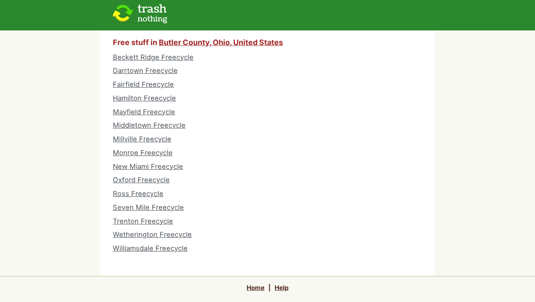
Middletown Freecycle (149, 125)
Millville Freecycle (142, 139)
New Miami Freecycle (148, 166)
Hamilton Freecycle (144, 98)
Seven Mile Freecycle (148, 207)
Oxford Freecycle (141, 180)
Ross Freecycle (138, 193)
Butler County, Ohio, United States (221, 42)
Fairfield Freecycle (143, 84)
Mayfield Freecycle (144, 112)
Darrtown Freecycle (145, 70)
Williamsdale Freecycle (150, 248)
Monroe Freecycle (143, 152)
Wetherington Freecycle (152, 234)
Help (281, 288)
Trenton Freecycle (143, 221)
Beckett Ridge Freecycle (153, 57)
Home (256, 288)
